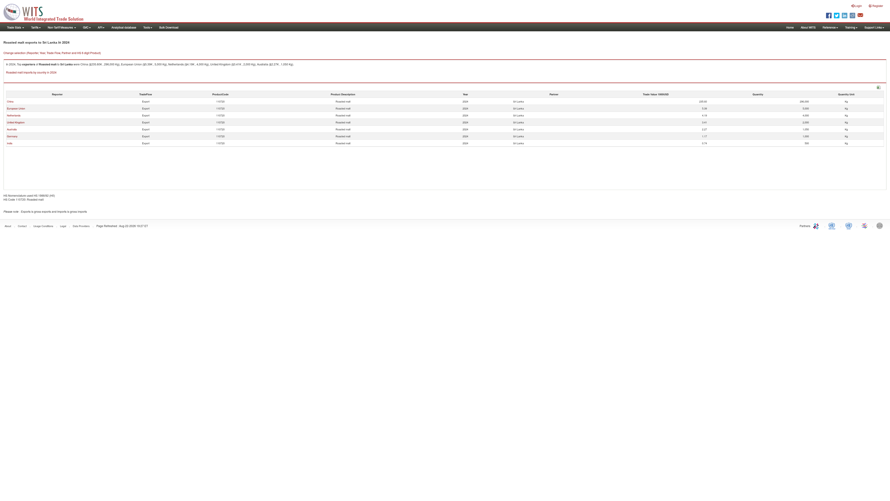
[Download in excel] (878, 87)
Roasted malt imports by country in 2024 (31, 72)
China (10, 101)
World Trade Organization (864, 225)
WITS (46, 11)
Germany (12, 136)
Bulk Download (168, 27)
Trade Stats (14, 27)
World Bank (880, 225)
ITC (816, 225)
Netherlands (14, 115)
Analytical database (123, 27)
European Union (16, 108)
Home (790, 27)
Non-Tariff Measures (61, 27)
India (9, 143)
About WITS (808, 27)
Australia (12, 129)
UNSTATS (848, 225)
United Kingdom (16, 122)
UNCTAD (832, 225)
